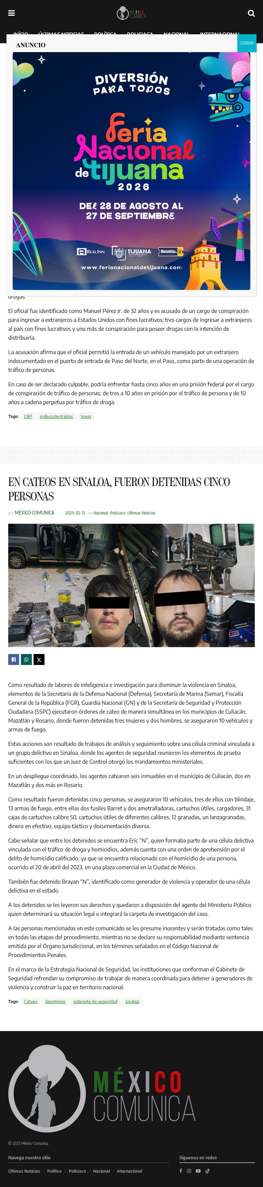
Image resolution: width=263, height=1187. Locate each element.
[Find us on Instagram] (189, 1170)
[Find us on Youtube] (198, 1170)
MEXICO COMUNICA (34, 512)
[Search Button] (251, 13)
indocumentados (56, 416)
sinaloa (132, 1001)
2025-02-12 (75, 513)
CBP (28, 416)
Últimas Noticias (141, 513)
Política (54, 1171)
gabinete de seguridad (96, 1001)
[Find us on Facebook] (180, 1170)
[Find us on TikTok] (207, 1170)
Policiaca (117, 513)
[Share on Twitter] (39, 659)
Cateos (30, 1001)
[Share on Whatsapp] (26, 659)
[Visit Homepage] (131, 13)
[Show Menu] (11, 13)
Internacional (129, 1171)
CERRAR (247, 43)
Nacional (100, 513)
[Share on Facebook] (13, 659)
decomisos (55, 1001)
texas (86, 416)
